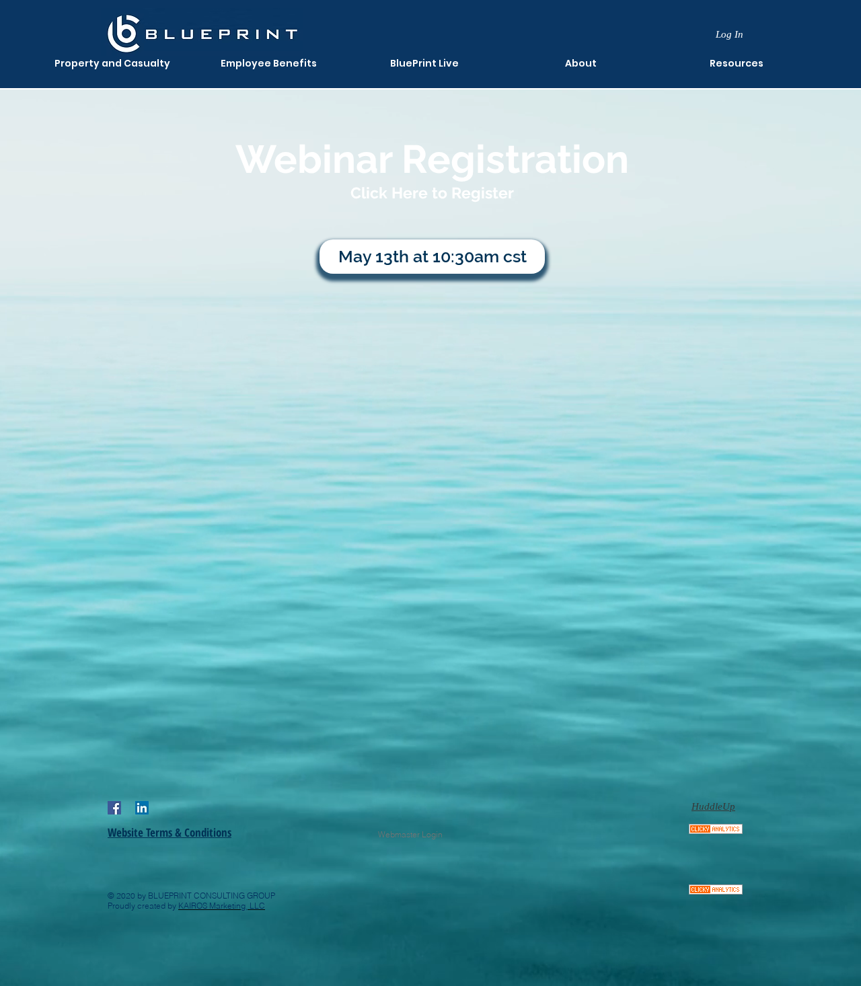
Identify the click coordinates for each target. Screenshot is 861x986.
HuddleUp (713, 806)
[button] (580, 63)
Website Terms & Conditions (169, 832)
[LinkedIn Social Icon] (142, 807)
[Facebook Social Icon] (114, 807)
